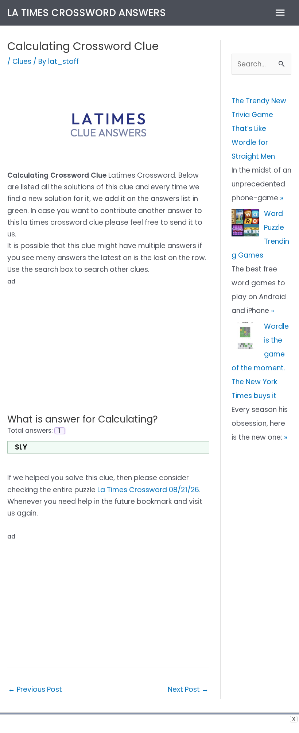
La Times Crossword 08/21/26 (148, 490)
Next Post (188, 689)
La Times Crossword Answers (86, 12)
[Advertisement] (108, 339)
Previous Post (35, 689)
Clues (21, 61)
